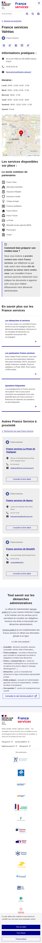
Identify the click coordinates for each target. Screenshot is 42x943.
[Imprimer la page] (38, 13)
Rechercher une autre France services (18, 431)
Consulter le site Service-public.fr (19, 696)
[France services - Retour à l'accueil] (21, 5)
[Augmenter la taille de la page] (27, 13)
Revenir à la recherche (12, 21)
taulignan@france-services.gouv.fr (22, 468)
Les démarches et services (17, 321)
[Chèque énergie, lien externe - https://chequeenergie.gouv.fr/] (21, 807)
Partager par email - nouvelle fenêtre (22, 45)
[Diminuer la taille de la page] (33, 13)
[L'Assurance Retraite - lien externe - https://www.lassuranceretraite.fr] (21, 796)
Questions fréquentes (15, 386)
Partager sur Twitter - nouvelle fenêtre (10, 45)
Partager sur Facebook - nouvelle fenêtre (4, 45)
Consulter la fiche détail (22, 479)
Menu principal (39, 3)
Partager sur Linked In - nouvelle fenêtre (16, 45)
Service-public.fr (9, 630)
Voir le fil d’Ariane (7, 13)
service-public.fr (21, 742)
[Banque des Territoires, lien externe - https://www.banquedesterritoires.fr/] (21, 911)
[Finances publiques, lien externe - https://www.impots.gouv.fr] (21, 819)
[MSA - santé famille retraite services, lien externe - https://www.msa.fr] (21, 888)
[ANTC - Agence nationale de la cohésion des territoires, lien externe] (21, 760)
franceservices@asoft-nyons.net (21, 516)
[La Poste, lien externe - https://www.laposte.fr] (21, 865)
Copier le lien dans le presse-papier (28, 45)
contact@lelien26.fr (17, 562)
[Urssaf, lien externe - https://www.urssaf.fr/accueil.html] (21, 876)
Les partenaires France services (20, 353)
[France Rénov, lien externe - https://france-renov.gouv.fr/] (21, 830)
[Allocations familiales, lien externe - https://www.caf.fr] (21, 773)
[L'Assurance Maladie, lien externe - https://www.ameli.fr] (21, 784)
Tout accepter (21, 927)
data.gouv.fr (24, 746)
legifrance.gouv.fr (8, 746)
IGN (35, 155)
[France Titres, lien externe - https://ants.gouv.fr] (21, 842)
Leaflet (29, 155)
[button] (21, 133)
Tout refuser (21, 933)
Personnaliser (21, 939)
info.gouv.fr (6, 742)
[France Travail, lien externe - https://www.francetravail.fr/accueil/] (21, 853)
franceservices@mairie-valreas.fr (18, 72)
